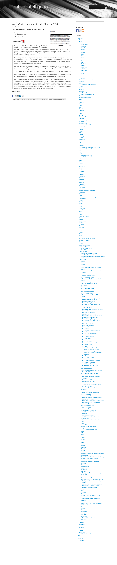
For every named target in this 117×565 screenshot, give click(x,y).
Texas (82, 501)
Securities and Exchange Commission (90, 498)
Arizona (83, 264)
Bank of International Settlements (87, 84)
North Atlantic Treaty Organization (87, 190)
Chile (80, 105)
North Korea (82, 192)
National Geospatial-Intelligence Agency (92, 315)
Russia (81, 219)
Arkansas (83, 266)
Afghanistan (82, 39)
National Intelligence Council (89, 487)
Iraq (80, 152)
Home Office (84, 250)
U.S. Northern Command (88, 355)
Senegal (83, 68)
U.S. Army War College (88, 335)
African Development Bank (87, 43)
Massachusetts (84, 444)
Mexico (81, 181)
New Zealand (82, 187)
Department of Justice (86, 391)
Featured (81, 537)
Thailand (81, 237)
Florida (82, 423)
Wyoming (83, 521)
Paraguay (81, 205)
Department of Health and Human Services (91, 370)
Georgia (81, 134)
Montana (83, 452)
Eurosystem (84, 128)
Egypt (82, 51)
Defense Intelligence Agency (89, 299)
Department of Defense (87, 293)
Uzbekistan (82, 524)
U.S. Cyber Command (89, 363)
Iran (80, 150)
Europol (83, 126)
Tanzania (83, 75)
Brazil (80, 99)
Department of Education (87, 367)
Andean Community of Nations (87, 80)
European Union (83, 123)
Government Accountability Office (89, 429)
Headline (81, 540)
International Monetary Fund (86, 149)
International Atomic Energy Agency (90, 253)
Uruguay (81, 522)
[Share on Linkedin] (20, 96)
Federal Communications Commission (90, 416)
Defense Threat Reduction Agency (91, 304)
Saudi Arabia (82, 221)
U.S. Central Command (88, 336)
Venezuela (81, 527)
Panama (81, 203)
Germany (81, 136)
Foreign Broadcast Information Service (92, 278)
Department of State (86, 394)
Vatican (81, 525)
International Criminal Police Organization (89, 147)
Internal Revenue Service (88, 399)
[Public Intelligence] (31, 7)
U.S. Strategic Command (88, 362)
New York (83, 471)
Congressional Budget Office (88, 282)
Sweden (81, 232)
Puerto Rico (82, 213)
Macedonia (82, 176)
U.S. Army (84, 331)
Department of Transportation (88, 403)
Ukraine (81, 243)
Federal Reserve (85, 418)
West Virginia (84, 514)
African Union (84, 44)
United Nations (83, 251)
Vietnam (81, 530)
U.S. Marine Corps (87, 344)
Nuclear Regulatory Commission (89, 477)
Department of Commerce (87, 291)
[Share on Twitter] (16, 96)
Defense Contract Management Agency (92, 298)
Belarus (81, 86)
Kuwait (81, 165)
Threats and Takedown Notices (87, 238)
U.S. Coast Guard (86, 338)
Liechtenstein (82, 173)
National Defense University (89, 314)
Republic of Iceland (84, 216)
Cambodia (81, 102)
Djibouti (83, 49)
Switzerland (82, 234)
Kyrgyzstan (82, 166)
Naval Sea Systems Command (91, 349)
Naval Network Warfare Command (92, 347)
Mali (82, 62)
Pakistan (81, 200)
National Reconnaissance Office (90, 317)
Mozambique (84, 67)
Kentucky (83, 439)
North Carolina (84, 474)
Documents (80, 38)
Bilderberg (81, 91)
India (80, 144)
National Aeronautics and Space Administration (92, 453)
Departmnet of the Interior (87, 405)
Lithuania (81, 174)
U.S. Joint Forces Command (89, 343)
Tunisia (82, 76)
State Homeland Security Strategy (57, 99)
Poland (81, 209)
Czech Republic (83, 116)
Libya (82, 60)
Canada (81, 104)
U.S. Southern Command (88, 359)
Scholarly (81, 222)
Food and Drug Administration (88, 424)
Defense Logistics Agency (88, 301)
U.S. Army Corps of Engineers (89, 333)
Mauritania (83, 63)
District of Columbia (86, 407)
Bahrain (81, 83)
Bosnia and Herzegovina (85, 97)
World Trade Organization (85, 533)
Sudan (82, 73)
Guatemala (82, 139)
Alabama (83, 261)
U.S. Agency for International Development (91, 503)
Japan (80, 160)
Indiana (83, 436)
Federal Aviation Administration (88, 410)
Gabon (82, 54)
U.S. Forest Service (87, 290)
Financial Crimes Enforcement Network (92, 397)
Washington (84, 511)
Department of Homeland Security (27, 22)
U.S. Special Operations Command (91, 360)
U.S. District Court (85, 505)
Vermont (83, 508)
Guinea (82, 55)
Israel (80, 153)
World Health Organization (87, 258)
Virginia (83, 509)
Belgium (81, 88)
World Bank (82, 532)
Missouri (83, 450)
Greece (81, 137)
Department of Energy (86, 368)
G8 (80, 132)
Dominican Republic (84, 120)
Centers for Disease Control (88, 275)
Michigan (81, 182)
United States (82, 259)
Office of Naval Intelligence (90, 351)
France (81, 131)
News (79, 535)
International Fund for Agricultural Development (93, 256)
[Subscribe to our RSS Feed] (83, 30)
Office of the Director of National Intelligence (92, 479)
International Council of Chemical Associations (92, 254)
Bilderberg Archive (85, 92)
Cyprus (81, 115)
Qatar (80, 214)
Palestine (81, 201)
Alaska (14, 22)
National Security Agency (88, 319)
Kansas (83, 437)
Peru (80, 206)
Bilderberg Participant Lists (87, 94)
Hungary (81, 142)
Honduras (81, 140)
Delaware (83, 286)
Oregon (83, 493)
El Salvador (82, 121)
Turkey (81, 242)
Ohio (82, 490)
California (83, 272)
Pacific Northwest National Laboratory (90, 495)
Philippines (82, 208)
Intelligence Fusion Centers (89, 381)
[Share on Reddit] (18, 96)
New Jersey (84, 468)
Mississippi (83, 448)
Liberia (82, 59)
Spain (80, 230)
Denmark (81, 118)
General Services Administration (89, 426)
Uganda (83, 78)
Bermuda (81, 89)
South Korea (82, 229)
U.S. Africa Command (87, 327)
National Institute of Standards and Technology (92, 456)
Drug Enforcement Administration (90, 392)
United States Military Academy (90, 365)
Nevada (83, 464)
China (80, 107)
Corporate (81, 110)
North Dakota (84, 476)
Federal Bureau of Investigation (89, 412)
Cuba (80, 113)
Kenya (82, 57)
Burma (81, 100)
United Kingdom (83, 246)
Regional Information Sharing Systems (92, 383)
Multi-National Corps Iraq (88, 312)
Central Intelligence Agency (87, 277)
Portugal (81, 211)
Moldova (81, 184)
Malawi (81, 177)
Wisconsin (83, 519)
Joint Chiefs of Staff (87, 307)
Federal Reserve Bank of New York (91, 420)
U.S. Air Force (85, 328)
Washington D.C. (85, 513)
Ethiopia (83, 52)
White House (84, 516)
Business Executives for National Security (91, 270)
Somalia (83, 71)
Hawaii (82, 431)
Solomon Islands (83, 225)
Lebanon (81, 171)
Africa (80, 41)
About (93, 7)
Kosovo (81, 163)
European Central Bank (87, 124)
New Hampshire (85, 466)
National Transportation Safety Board (90, 461)
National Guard (84, 455)
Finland (81, 129)
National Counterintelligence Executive (92, 484)
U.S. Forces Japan (87, 341)
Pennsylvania (84, 497)
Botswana (83, 46)
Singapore (81, 224)
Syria (80, 235)
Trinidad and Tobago (84, 240)
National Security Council (88, 517)
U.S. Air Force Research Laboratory (91, 330)
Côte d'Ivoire (84, 47)
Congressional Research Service (89, 283)
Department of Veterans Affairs (90, 306)
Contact (99, 7)
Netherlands (82, 185)
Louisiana (83, 440)
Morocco (83, 65)
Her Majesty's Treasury (86, 248)
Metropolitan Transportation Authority (91, 472)
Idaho (82, 432)
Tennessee (83, 500)
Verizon (81, 529)
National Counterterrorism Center (90, 485)
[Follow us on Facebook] (77, 30)
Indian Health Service (87, 371)
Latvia (80, 169)
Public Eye (80, 538)
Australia (81, 81)
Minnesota (83, 447)
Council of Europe (83, 112)
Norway (81, 193)
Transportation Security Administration (91, 384)
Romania (81, 217)
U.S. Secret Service (87, 386)
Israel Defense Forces (86, 155)
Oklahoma (83, 492)
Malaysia (81, 179)
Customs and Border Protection (90, 375)
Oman (80, 195)
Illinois (82, 434)
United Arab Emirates (84, 245)
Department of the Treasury (88, 396)
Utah (82, 506)
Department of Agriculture (87, 288)
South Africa (82, 227)
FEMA (82, 421)
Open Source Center (87, 489)
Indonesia (81, 145)
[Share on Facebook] (13, 96)
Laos (80, 168)
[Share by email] (22, 96)
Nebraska (83, 463)
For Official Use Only (43, 99)
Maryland (83, 442)
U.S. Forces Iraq (86, 339)
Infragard (84, 413)
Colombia (81, 108)
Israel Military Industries (87, 156)
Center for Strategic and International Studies (92, 274)
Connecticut (84, 285)
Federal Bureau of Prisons (87, 415)
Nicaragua (81, 189)
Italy (80, 158)
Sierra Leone (84, 70)
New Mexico (84, 469)
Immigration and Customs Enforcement (92, 379)
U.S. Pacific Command (88, 357)
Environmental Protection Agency (89, 408)
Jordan (81, 161)
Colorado (83, 280)
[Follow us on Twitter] (80, 30)
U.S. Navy (84, 346)
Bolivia (80, 96)
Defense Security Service (88, 303)
